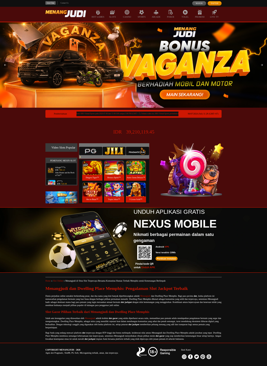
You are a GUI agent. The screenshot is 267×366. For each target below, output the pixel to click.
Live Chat (50, 3)
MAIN (92, 171)
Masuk (199, 3)
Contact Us (64, 3)
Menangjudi (145, 296)
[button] (5, 65)
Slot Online (58, 281)
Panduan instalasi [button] (166, 258)
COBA (92, 164)
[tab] (90, 151)
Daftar (214, 3)
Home (48, 281)
